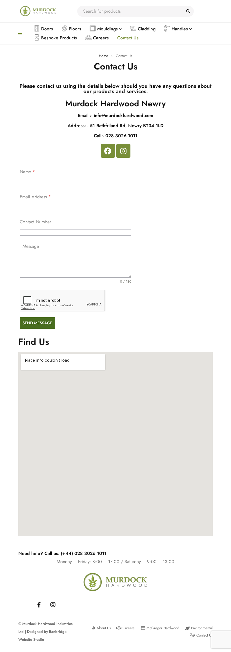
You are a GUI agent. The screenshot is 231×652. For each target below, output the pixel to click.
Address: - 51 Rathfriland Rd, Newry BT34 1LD (115, 125)
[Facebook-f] (39, 604)
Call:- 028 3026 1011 (115, 135)
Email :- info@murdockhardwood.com (115, 115)
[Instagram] (123, 151)
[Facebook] (108, 151)
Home (103, 56)
